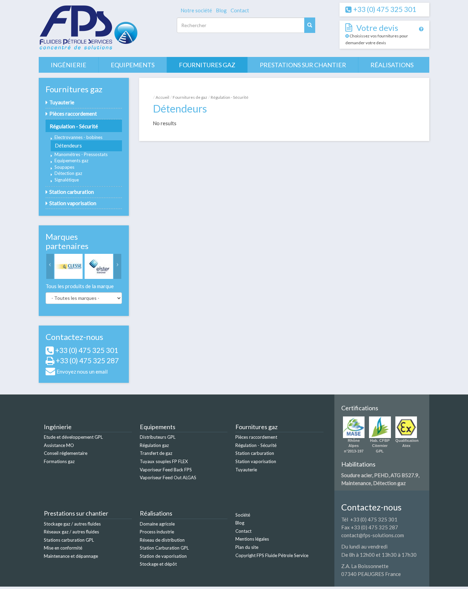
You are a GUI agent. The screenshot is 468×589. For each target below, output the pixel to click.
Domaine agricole (157, 524)
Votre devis (377, 28)
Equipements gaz (71, 160)
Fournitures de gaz (190, 97)
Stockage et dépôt (158, 564)
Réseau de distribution (162, 540)
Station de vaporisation (163, 556)
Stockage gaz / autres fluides (72, 524)
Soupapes (64, 167)
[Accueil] (88, 27)
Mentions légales (252, 539)
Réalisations (392, 65)
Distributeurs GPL (157, 437)
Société (242, 515)
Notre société (196, 10)
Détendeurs (68, 145)
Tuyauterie (61, 102)
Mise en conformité (63, 548)
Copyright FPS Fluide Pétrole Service (271, 555)
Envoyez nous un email (82, 371)
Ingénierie (68, 65)
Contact (240, 10)
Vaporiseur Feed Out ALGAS (168, 477)
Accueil (162, 97)
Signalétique (66, 179)
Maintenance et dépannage (71, 556)
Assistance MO (59, 445)
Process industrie (157, 531)
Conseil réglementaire (65, 453)
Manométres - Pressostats (81, 154)
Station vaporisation (72, 203)
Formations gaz (59, 461)
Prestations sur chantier (303, 65)
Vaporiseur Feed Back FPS (166, 469)
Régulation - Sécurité (74, 126)
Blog (221, 10)
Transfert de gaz (156, 453)
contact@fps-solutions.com (372, 535)
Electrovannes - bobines (78, 137)
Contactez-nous (74, 337)
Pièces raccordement (73, 113)
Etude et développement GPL (73, 437)
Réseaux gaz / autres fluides (71, 531)
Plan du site (246, 547)
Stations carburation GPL (69, 540)
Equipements (133, 65)
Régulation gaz (154, 445)
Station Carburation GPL (164, 548)
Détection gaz (68, 173)
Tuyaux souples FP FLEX (164, 461)
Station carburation (71, 192)
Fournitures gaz (207, 65)
